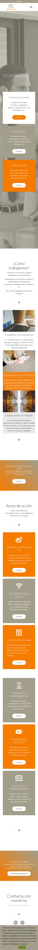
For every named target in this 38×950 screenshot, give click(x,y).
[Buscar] (30, 7)
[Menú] (34, 7)
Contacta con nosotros (19, 898)
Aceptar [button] (22, 947)
